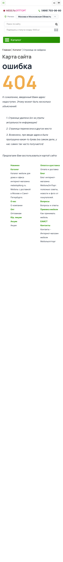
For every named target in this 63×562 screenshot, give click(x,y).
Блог (42, 173)
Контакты (45, 225)
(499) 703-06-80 (51, 10)
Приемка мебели (49, 209)
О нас (13, 201)
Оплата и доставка (50, 165)
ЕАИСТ (44, 221)
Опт (12, 209)
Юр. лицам (16, 217)
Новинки (15, 165)
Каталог (15, 169)
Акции (14, 221)
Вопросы (44, 201)
